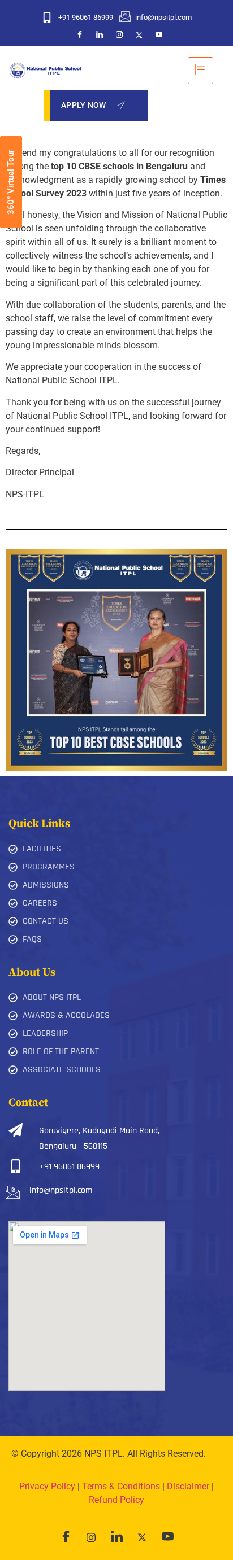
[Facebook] (79, 34)
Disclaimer (188, 1486)
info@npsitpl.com (60, 1190)
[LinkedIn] (99, 34)
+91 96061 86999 (69, 1167)
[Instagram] (119, 34)
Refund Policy (116, 1500)
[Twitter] (139, 34)
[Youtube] (158, 34)
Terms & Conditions (121, 1486)
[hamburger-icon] (200, 70)
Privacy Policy (47, 1486)
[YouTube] (167, 1537)
